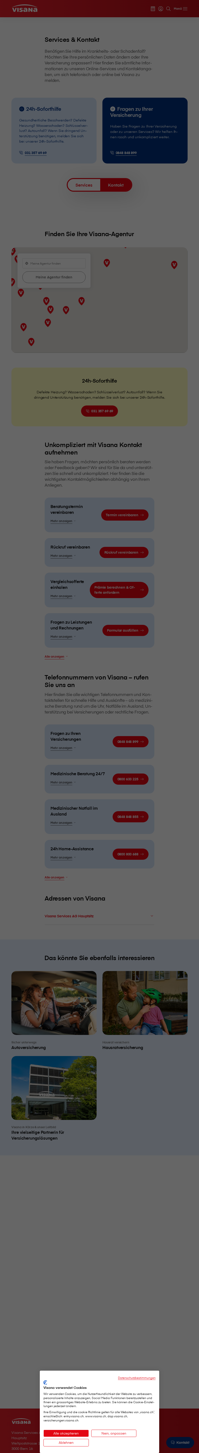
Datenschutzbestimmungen (137, 1378)
